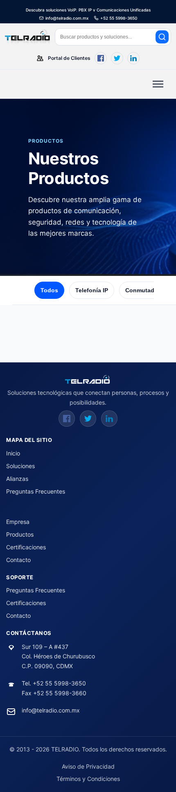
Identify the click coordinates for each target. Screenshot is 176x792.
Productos (20, 534)
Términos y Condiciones (88, 778)
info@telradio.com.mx (51, 710)
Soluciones (20, 465)
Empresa (17, 521)
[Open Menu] (158, 84)
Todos (49, 290)
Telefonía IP (91, 290)
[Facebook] (67, 418)
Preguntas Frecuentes (35, 491)
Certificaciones (26, 547)
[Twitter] (88, 418)
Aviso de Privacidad (88, 766)
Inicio (13, 453)
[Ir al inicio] (88, 380)
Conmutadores (146, 290)
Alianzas (17, 478)
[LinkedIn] (109, 418)
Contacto (18, 559)
